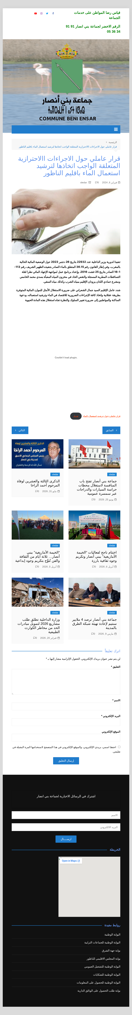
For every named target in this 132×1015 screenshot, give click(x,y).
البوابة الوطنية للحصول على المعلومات (98, 982)
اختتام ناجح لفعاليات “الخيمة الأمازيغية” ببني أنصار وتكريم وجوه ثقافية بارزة (96, 556)
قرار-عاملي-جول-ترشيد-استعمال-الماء (101, 416)
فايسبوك (53, 13)
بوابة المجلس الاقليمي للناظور (103, 958)
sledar (83, 182)
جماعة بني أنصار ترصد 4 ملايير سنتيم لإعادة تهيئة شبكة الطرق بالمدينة (94, 624)
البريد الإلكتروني (110, 715)
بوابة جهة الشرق (111, 950)
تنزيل (75, 416)
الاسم (116, 700)
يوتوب (35, 13)
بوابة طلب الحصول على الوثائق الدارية (99, 990)
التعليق (115, 666)
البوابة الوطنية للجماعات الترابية (102, 942)
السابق (109, 430)
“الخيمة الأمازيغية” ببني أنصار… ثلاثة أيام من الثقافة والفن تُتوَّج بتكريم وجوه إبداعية (37, 556)
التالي (22, 430)
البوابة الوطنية (112, 934)
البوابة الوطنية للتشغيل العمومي (102, 966)
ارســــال (66, 839)
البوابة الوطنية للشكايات (106, 974)
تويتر (47, 13)
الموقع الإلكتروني (111, 731)
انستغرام (41, 13)
